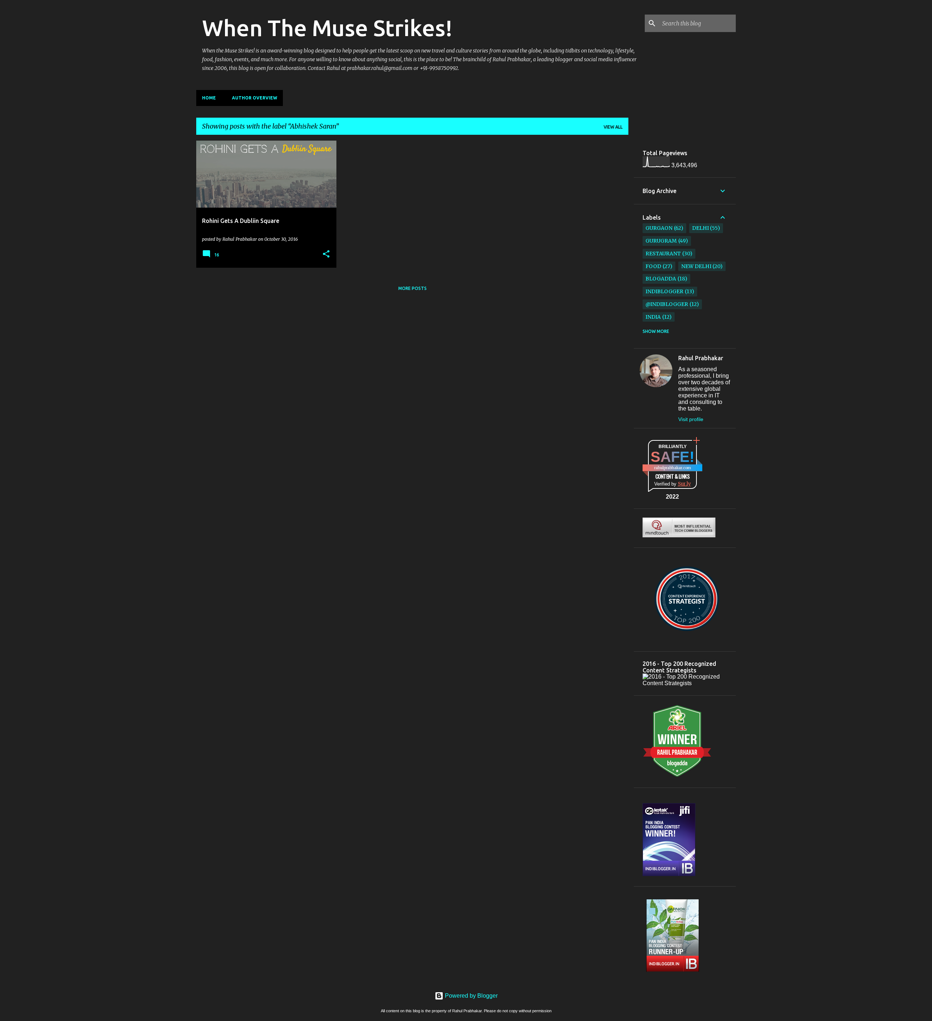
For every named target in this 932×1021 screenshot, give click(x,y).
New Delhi (696, 266)
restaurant (663, 253)
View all (613, 127)
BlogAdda (660, 278)
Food (653, 266)
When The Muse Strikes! (327, 27)
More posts (412, 288)
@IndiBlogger (666, 304)
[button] (326, 254)
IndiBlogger (664, 291)
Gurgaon (658, 228)
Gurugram (661, 240)
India (653, 317)
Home (209, 97)
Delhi (700, 228)
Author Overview (254, 97)
